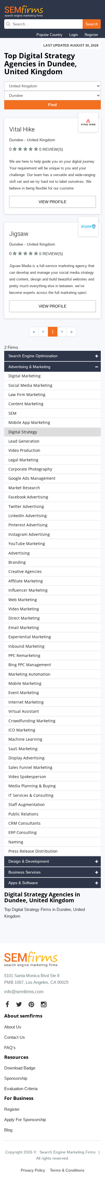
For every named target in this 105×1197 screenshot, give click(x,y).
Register (91, 35)
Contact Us (14, 1037)
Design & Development (28, 861)
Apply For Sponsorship (25, 1119)
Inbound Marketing (26, 646)
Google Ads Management (31, 478)
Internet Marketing (26, 702)
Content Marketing (25, 403)
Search (91, 24)
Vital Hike (22, 129)
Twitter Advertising (26, 506)
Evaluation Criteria (21, 1088)
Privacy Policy (33, 1170)
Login (73, 35)
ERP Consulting (22, 832)
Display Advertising (26, 758)
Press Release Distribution (33, 851)
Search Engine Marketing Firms (67, 1152)
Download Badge (19, 1068)
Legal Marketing (23, 459)
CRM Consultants (24, 823)
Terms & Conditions (67, 1170)
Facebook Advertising (28, 497)
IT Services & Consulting (30, 795)
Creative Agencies (25, 571)
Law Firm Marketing (26, 394)
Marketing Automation (29, 674)
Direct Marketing (24, 618)
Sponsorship (15, 1078)
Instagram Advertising (29, 534)
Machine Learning (25, 739)
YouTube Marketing (26, 543)
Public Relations (23, 814)
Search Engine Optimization (33, 356)
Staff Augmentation (26, 804)
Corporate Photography (30, 469)
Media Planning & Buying (32, 785)
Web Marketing (22, 599)
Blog (8, 1130)
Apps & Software (23, 883)
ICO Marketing (21, 730)
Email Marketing (23, 627)
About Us (12, 1027)
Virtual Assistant (23, 711)
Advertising (19, 553)
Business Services (24, 872)
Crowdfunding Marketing (31, 720)
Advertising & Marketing (29, 366)
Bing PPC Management (29, 664)
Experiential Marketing (29, 636)
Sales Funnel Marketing (30, 767)
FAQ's (10, 1047)
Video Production (24, 450)
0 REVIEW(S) (51, 149)
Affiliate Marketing (25, 581)
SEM (12, 413)
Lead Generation (23, 441)
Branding (17, 562)
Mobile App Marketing (29, 422)
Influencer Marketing (28, 590)
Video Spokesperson (27, 776)
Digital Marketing (24, 375)
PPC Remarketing (24, 655)
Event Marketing (23, 692)
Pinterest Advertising (28, 524)
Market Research (24, 487)
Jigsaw (19, 233)
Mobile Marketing (24, 683)
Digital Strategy (22, 432)
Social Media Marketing (30, 385)
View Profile (52, 202)
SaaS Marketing (23, 748)
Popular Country (49, 35)
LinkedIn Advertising (27, 515)
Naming (15, 842)
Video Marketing (23, 608)
